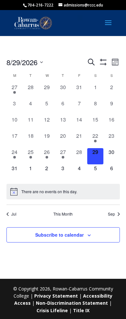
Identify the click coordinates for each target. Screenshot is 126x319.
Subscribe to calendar (59, 234)
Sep (111, 214)
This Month (63, 214)
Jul (13, 214)
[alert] (63, 191)
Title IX (81, 310)
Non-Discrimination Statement (72, 303)
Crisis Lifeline (52, 310)
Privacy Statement (56, 296)
